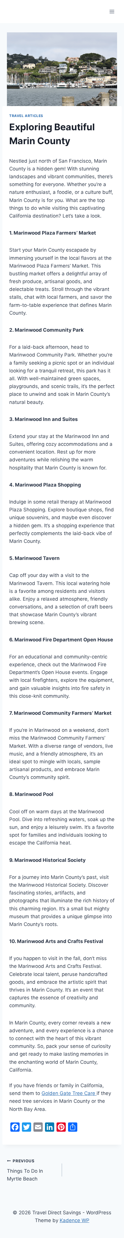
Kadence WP (74, 1220)
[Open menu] (111, 11)
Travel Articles (26, 116)
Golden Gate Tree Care (69, 1093)
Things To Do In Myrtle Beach (25, 1170)
